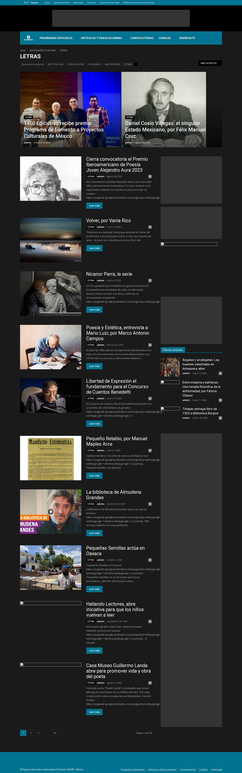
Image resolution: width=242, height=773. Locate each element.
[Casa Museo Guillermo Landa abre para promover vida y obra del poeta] (50, 685)
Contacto (91, 2)
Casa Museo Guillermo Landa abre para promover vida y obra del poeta (118, 671)
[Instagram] (206, 2)
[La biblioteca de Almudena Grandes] (50, 511)
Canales (165, 38)
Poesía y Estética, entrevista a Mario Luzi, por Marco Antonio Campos (117, 333)
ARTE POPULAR (55, 64)
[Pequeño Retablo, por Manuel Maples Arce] (50, 458)
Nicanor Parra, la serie (109, 274)
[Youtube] (219, 2)
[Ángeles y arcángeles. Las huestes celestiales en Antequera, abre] (170, 367)
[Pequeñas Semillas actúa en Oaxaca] (50, 567)
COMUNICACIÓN (75, 64)
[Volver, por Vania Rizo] (50, 240)
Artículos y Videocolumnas (101, 38)
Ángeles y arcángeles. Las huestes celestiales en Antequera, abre (200, 364)
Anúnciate (78, 2)
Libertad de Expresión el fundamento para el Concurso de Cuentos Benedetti (117, 386)
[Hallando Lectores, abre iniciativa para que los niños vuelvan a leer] (50, 623)
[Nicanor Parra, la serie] (50, 293)
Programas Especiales (56, 38)
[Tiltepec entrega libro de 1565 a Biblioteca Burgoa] (170, 416)
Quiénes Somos (62, 2)
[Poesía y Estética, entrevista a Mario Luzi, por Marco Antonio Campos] (50, 347)
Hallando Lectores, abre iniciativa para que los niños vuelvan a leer (115, 609)
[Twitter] (213, 2)
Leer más (94, 205)
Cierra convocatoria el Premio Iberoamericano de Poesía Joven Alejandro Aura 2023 (117, 164)
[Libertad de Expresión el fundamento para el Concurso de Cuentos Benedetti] (50, 395)
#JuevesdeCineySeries (33, 64)
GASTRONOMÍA (112, 64)
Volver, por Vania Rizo (108, 220)
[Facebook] (200, 2)
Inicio (47, 2)
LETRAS (128, 64)
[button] (217, 38)
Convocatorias (142, 38)
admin (27, 142)
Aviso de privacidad (109, 2)
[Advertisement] (121, 18)
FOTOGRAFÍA (94, 64)
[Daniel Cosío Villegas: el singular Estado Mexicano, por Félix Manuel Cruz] (171, 113)
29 (54, 733)
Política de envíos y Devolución (138, 2)
